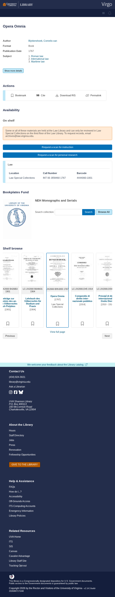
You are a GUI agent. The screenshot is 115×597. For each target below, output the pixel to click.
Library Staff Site (18, 561)
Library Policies (17, 515)
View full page (57, 332)
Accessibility (15, 496)
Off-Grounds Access (19, 501)
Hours (12, 430)
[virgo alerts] (110, 13)
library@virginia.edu (19, 382)
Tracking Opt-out (18, 565)
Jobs (11, 440)
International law (40, 59)
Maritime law (38, 61)
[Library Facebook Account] (16, 393)
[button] (103, 13)
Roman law (37, 56)
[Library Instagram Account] (11, 393)
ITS (11, 541)
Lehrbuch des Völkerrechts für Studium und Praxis (32, 302)
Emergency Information (21, 511)
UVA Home (15, 536)
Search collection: (44, 212)
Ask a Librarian (17, 386)
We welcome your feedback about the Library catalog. (55, 364)
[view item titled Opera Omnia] (57, 269)
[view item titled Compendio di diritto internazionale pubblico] (82, 269)
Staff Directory (16, 435)
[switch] (18, 95)
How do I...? (15, 491)
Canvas (13, 551)
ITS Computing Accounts (22, 506)
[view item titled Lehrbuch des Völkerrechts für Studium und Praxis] (33, 269)
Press (12, 445)
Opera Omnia (57, 296)
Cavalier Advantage (19, 556)
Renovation (15, 450)
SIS (11, 546)
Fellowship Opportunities (22, 454)
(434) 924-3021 (17, 377)
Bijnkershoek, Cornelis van (42, 41)
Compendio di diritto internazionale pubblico (82, 298)
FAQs (12, 487)
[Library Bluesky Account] (21, 393)
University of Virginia (71, 588)
